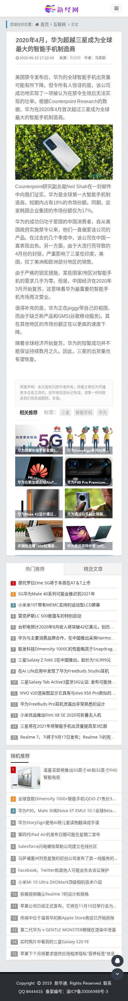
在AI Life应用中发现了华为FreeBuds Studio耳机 (63, 671)
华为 (103, 412)
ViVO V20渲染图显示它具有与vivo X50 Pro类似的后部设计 (74, 693)
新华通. (61, 983)
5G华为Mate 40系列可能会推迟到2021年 (56, 594)
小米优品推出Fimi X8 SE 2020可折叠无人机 (60, 715)
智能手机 (84, 412)
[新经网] (64, 8)
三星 (65, 412)
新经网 (75, 57)
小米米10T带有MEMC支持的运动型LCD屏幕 (59, 605)
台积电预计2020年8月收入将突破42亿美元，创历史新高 (70, 627)
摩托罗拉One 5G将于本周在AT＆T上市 (54, 583)
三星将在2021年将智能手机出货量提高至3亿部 (63, 726)
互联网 (59, 24)
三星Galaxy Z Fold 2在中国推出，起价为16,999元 (64, 660)
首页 (44, 24)
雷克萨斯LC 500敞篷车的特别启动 (49, 616)
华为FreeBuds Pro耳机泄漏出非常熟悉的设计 (62, 704)
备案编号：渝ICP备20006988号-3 (77, 991)
